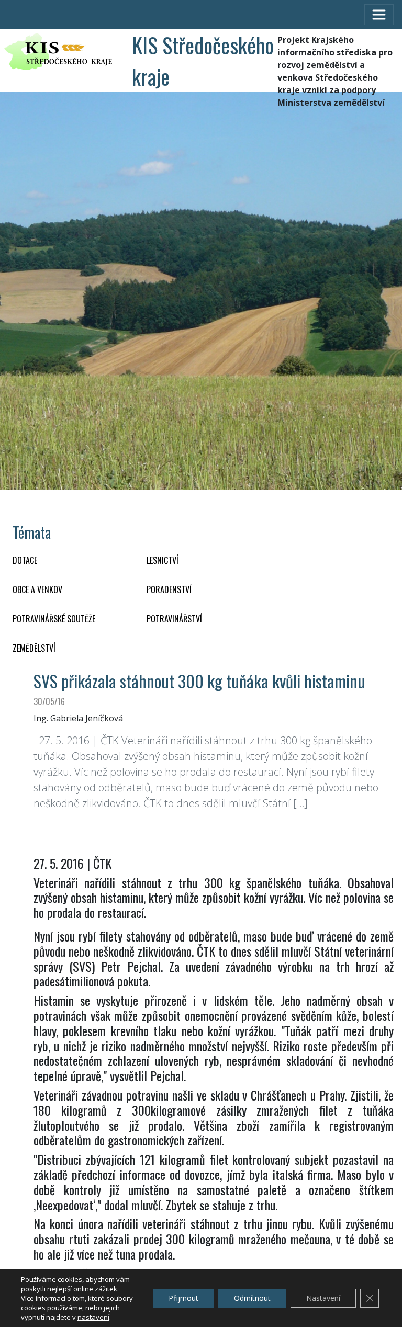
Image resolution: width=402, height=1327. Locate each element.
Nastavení (323, 1298)
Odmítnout (252, 1298)
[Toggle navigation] (379, 14)
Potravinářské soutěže (54, 619)
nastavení (93, 1317)
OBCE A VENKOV (37, 589)
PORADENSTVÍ (169, 589)
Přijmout (183, 1298)
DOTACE (25, 560)
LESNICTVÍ (162, 560)
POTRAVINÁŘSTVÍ (174, 619)
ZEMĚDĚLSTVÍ (34, 648)
